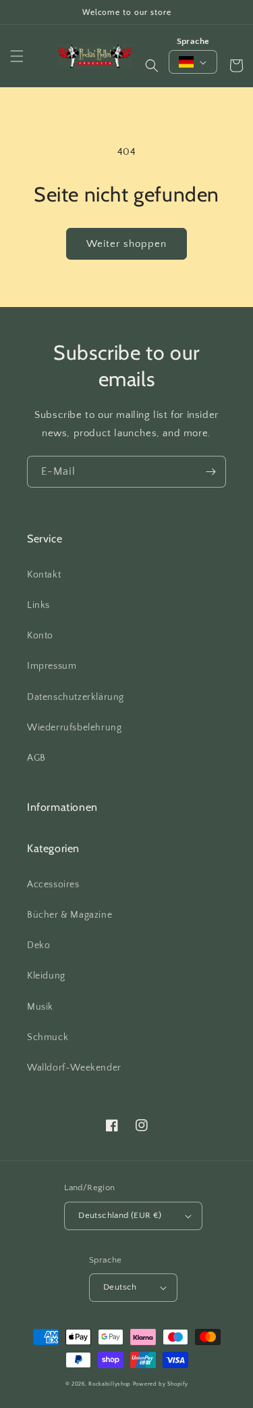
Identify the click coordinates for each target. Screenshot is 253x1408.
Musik (40, 1007)
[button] (17, 56)
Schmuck (47, 1037)
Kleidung (46, 975)
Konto (40, 635)
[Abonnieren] (210, 472)
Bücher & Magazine (69, 915)
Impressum (51, 666)
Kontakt (44, 574)
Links (38, 605)
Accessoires (53, 884)
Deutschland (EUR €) (120, 1215)
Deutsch (120, 1287)
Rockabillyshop (109, 1384)
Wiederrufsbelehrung (74, 727)
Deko (38, 945)
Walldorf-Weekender (74, 1067)
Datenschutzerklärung (75, 697)
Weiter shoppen (126, 244)
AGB (36, 758)
